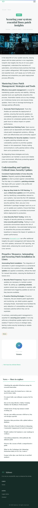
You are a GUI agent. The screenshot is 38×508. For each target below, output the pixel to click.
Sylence (9, 472)
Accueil (4, 9)
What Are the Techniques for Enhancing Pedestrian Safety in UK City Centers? (16, 450)
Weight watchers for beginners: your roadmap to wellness (19, 433)
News (9, 9)
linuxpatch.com (15, 238)
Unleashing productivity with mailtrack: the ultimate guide (17, 438)
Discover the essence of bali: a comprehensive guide (18, 444)
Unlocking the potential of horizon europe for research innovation (18, 386)
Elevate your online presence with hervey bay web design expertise (18, 415)
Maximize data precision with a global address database (18, 421)
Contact (4, 497)
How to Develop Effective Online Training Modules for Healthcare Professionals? (17, 403)
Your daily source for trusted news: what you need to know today (17, 392)
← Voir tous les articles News (11, 364)
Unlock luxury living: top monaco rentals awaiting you (16, 409)
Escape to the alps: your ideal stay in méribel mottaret (18, 456)
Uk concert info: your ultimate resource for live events (18, 398)
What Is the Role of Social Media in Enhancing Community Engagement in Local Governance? (18, 427)
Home (3, 484)
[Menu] (34, 1)
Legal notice (5, 494)
